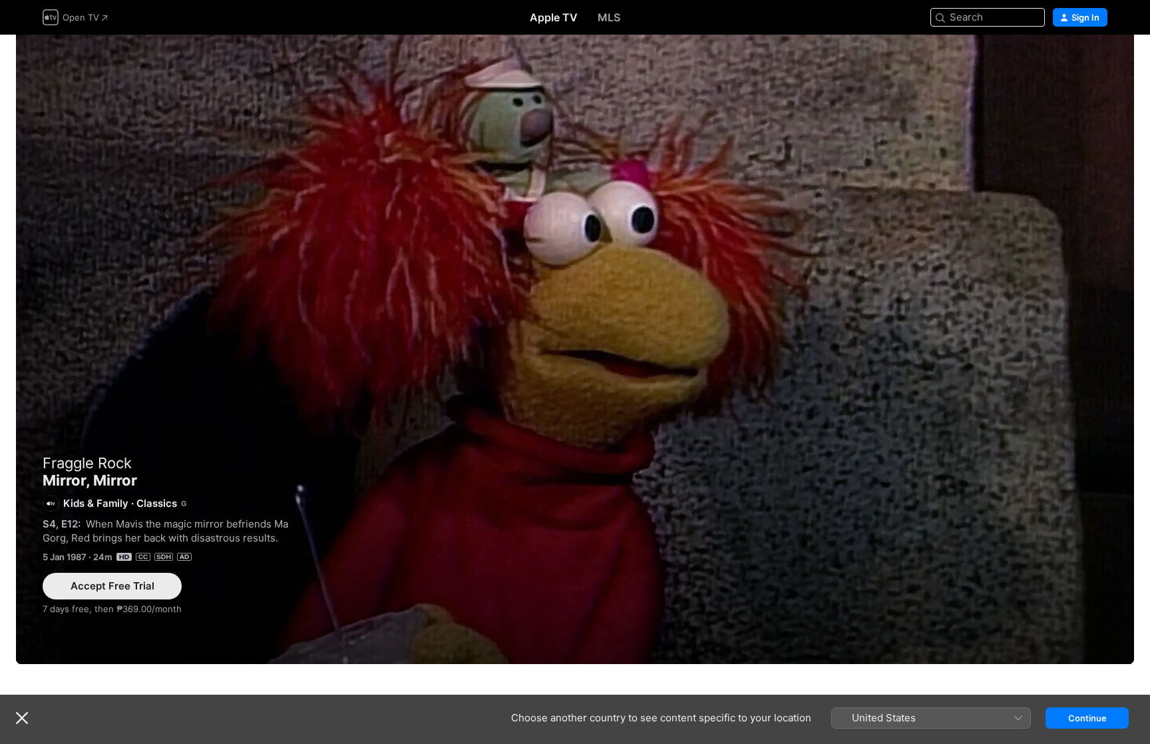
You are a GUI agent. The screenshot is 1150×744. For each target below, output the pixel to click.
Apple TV (554, 17)
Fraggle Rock (87, 463)
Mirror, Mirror (575, 349)
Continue (1087, 718)
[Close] (22, 718)
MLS (609, 17)
